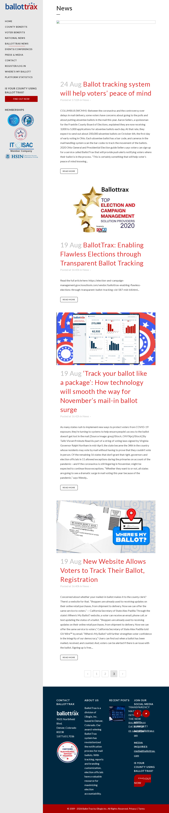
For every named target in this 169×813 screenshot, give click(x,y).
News (86, 99)
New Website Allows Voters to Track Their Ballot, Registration (103, 570)
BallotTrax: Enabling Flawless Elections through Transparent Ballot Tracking (102, 254)
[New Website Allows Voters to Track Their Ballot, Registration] (105, 526)
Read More (69, 171)
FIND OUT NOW (21, 99)
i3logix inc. (102, 808)
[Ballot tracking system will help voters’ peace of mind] (105, 48)
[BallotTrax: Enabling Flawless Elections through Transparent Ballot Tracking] (105, 210)
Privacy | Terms (137, 808)
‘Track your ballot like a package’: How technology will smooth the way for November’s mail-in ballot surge (103, 391)
